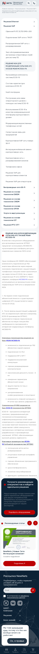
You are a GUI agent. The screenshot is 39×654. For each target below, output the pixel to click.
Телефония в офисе (14, 167)
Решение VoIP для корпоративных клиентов (16, 174)
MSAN (8, 341)
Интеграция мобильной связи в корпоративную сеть (18, 151)
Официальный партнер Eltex (16, 3)
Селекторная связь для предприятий (15, 133)
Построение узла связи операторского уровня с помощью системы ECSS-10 (17, 100)
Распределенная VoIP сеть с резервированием (17, 45)
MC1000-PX (23, 279)
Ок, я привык (17, 641)
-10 (11, 408)
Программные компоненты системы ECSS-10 (17, 76)
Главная (6, 652)
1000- (16, 341)
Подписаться (33, 590)
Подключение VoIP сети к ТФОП (19, 38)
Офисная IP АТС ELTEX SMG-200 (19, 31)
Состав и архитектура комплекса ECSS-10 (15, 85)
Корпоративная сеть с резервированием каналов (17, 159)
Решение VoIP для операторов (18, 182)
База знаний (9, 620)
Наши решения (20, 8)
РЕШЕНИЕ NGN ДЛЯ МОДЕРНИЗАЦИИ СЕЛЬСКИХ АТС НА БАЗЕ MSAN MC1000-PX (19, 66)
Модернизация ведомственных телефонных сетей (19, 125)
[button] (29, 523)
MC (12, 341)
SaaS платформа (13, 92)
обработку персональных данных (18, 597)
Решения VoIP (31, 8)
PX (19, 341)
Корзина (33, 652)
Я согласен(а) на (18, 596)
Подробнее (18, 563)
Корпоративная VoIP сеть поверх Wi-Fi (19, 142)
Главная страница (8, 8)
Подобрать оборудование (19, 512)
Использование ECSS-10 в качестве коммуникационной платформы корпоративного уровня (18, 113)
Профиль (15, 652)
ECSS (8, 408)
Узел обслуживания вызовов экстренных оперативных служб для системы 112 (19, 54)
